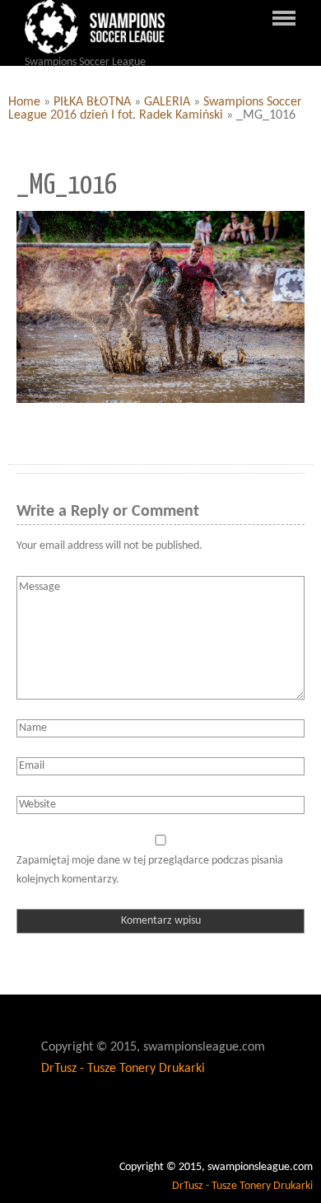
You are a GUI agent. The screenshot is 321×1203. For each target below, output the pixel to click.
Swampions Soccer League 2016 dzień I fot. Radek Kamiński (155, 109)
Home (24, 102)
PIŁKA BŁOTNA (92, 102)
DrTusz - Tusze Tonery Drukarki (123, 1068)
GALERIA (167, 102)
